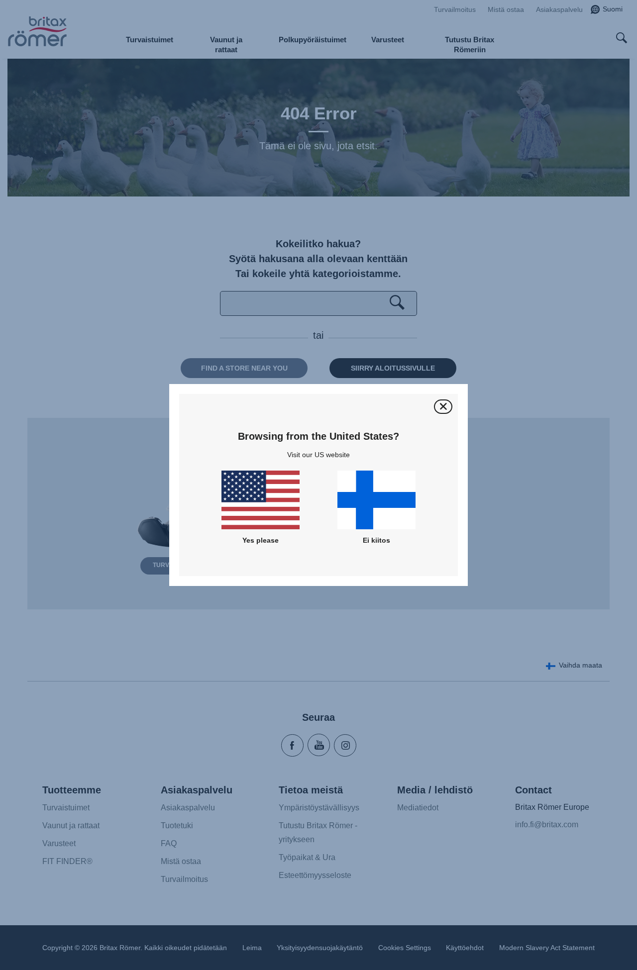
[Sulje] (443, 406)
